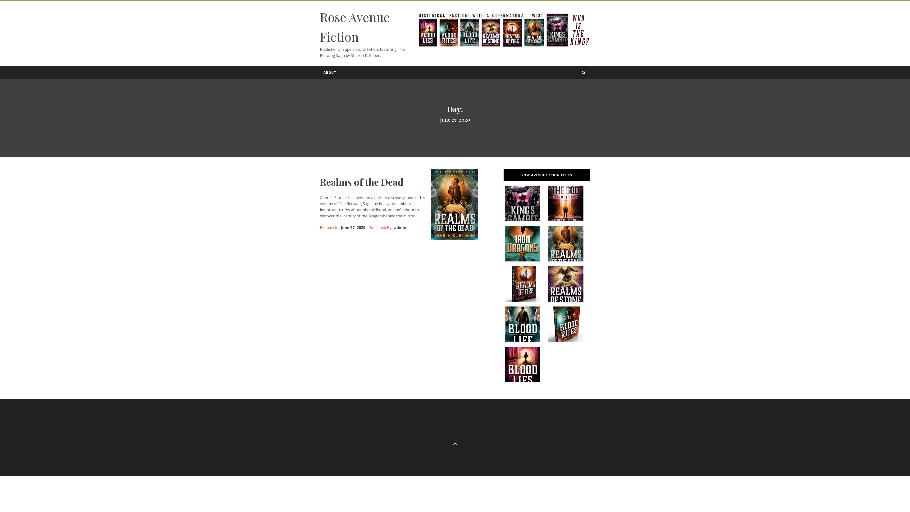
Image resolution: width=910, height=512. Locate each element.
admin (400, 227)
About (330, 72)
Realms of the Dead (361, 181)
